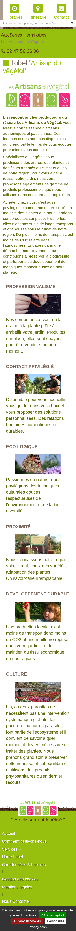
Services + (11, 849)
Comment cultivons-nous (24, 841)
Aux (23, 38)
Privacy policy (38, 927)
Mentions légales (17, 887)
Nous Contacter (16, 901)
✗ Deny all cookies (27, 921)
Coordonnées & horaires (24, 864)
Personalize (55, 921)
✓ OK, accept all (52, 915)
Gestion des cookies (20, 879)
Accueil (8, 833)
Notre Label (12, 857)
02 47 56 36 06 (22, 51)
